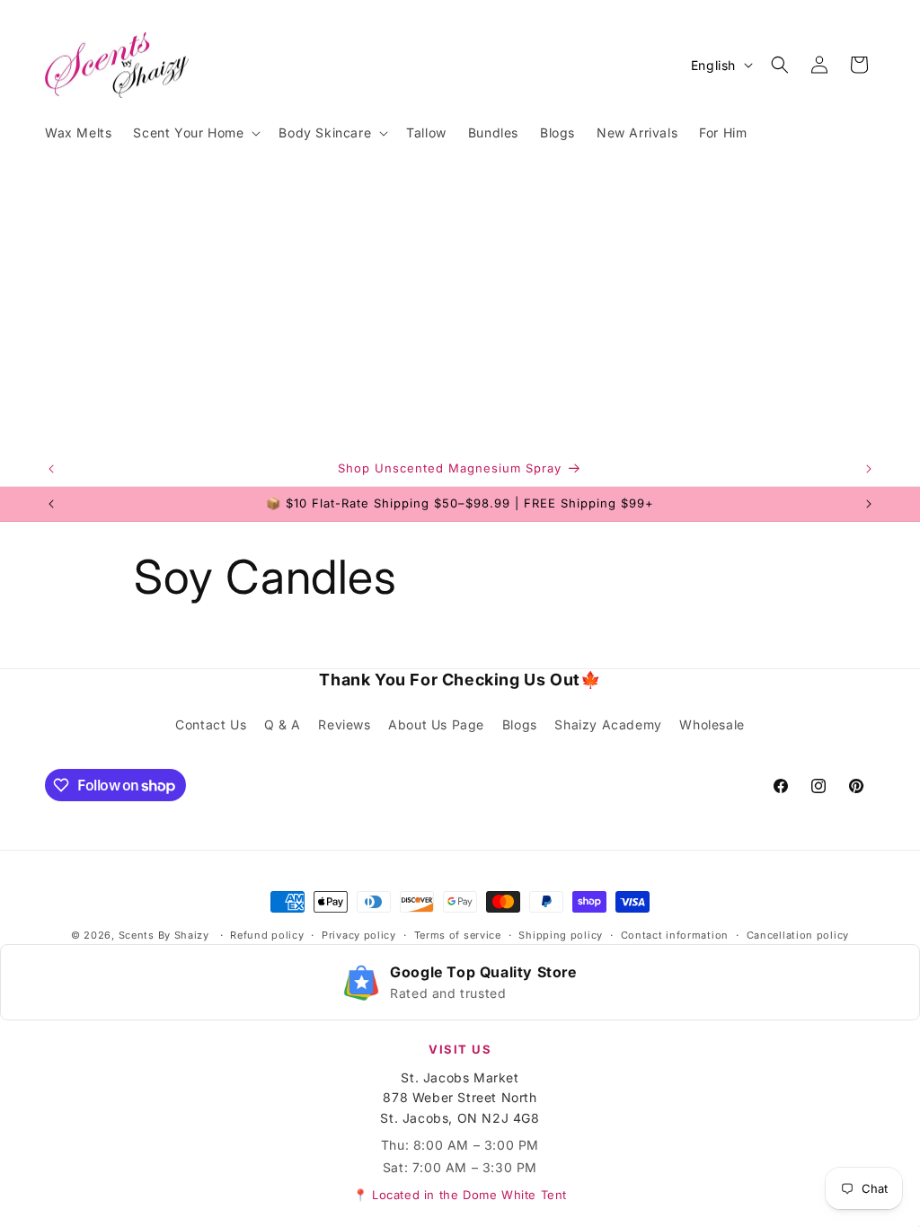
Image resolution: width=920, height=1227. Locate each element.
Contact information (675, 935)
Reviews (344, 724)
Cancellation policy (798, 935)
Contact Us (210, 724)
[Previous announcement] (51, 469)
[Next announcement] (869, 469)
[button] (195, 133)
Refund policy (267, 935)
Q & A (282, 724)
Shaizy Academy (607, 724)
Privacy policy (359, 935)
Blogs (519, 724)
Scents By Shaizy (164, 935)
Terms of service (457, 935)
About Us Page (436, 724)
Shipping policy (560, 935)
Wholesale (711, 724)
